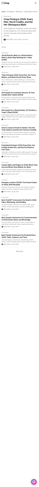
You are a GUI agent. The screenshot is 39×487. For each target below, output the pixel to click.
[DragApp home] (5, 3)
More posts (19, 251)
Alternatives (19, 11)
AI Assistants (10, 11)
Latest (4, 11)
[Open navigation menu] (35, 3)
